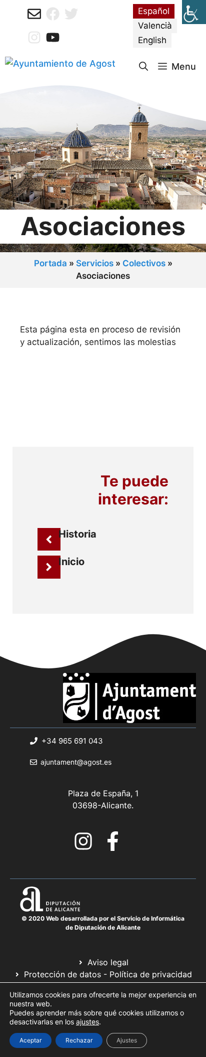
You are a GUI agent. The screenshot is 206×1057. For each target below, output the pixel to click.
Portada (50, 263)
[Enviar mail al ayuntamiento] (34, 14)
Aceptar (31, 1040)
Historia (77, 534)
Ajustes (126, 1040)
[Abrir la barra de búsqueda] (143, 67)
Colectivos (144, 263)
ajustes (87, 1021)
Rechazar (79, 1040)
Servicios (95, 263)
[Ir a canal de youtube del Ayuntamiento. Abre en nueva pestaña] (53, 37)
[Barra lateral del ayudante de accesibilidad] (194, 12)
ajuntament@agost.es (76, 762)
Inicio (71, 562)
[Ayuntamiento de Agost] (60, 67)
